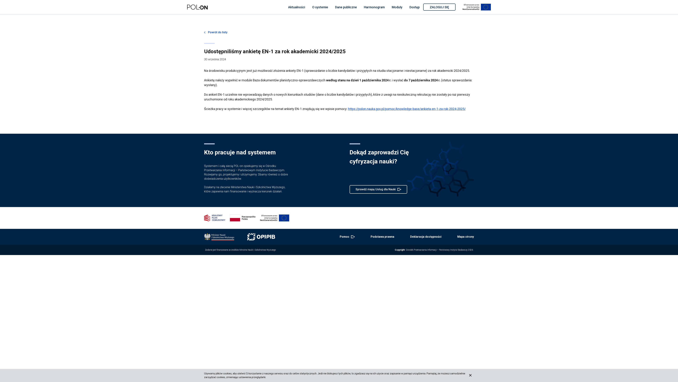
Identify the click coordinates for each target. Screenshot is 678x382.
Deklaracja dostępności (425, 236)
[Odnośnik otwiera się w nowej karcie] (219, 236)
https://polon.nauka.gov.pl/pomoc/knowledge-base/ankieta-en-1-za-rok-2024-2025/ (407, 109)
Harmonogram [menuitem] (374, 7)
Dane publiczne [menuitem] (346, 7)
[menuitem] (296, 7)
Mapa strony (465, 236)
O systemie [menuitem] (320, 7)
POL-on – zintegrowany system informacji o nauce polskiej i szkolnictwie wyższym (197, 7)
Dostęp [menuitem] (414, 7)
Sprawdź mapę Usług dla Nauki (375, 191)
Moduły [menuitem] (397, 7)
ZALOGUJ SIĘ (442, 7)
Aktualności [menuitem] (296, 7)
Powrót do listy (217, 32)
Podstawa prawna (382, 236)
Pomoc (346, 237)
